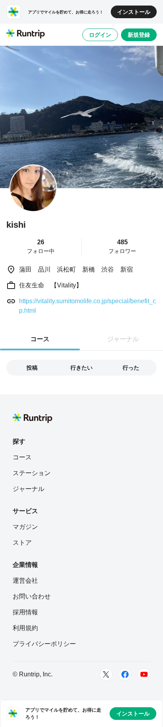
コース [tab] (39, 339)
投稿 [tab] (32, 367)
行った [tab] (131, 367)
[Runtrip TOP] (25, 34)
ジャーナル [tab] (123, 339)
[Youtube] (144, 674)
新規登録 (139, 35)
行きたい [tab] (81, 367)
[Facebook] (125, 674)
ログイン (100, 35)
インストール (133, 12)
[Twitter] (106, 674)
